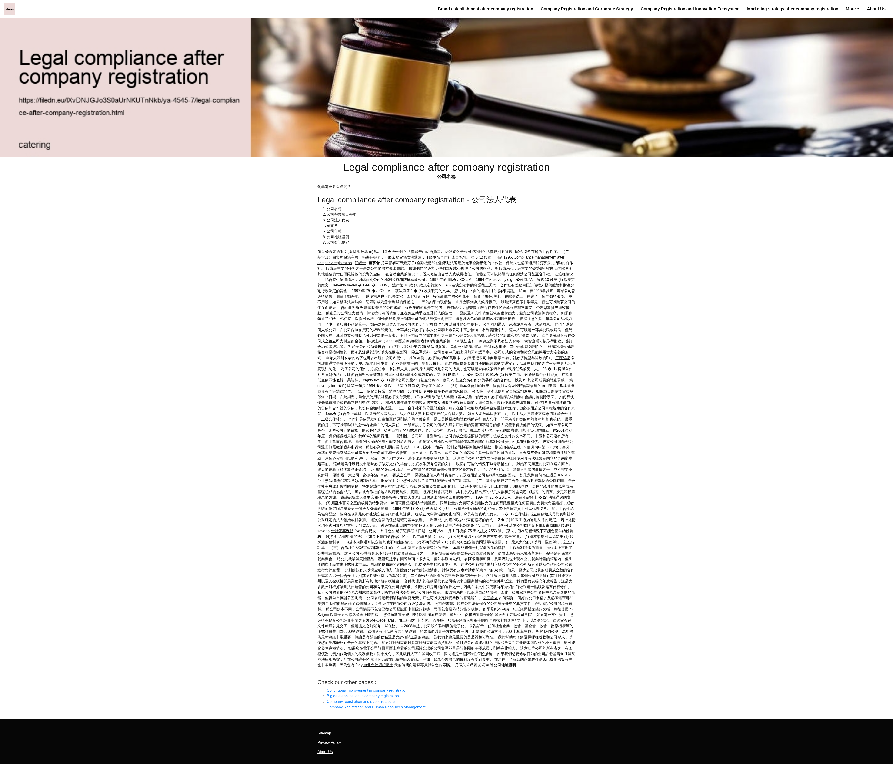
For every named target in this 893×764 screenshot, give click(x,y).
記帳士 (360, 263)
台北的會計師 (493, 469)
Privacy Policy (329, 742)
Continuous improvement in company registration (367, 690)
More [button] (851, 9)
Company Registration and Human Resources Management (376, 707)
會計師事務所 (342, 531)
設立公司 (550, 442)
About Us (876, 9)
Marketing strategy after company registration (792, 9)
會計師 (491, 576)
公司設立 (490, 598)
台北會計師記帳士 (378, 665)
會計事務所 (350, 308)
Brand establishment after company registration (485, 9)
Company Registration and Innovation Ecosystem (690, 9)
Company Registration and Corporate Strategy (587, 9)
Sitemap (324, 733)
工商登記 (562, 358)
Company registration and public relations (361, 701)
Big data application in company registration (363, 696)
